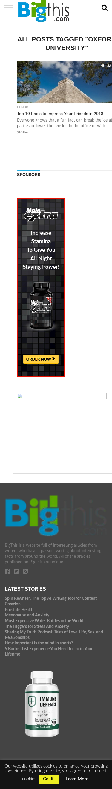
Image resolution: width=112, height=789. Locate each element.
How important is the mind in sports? (39, 643)
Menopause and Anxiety (27, 615)
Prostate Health (19, 610)
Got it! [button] (49, 779)
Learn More (77, 779)
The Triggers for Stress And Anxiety (37, 626)
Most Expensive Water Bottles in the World (44, 621)
